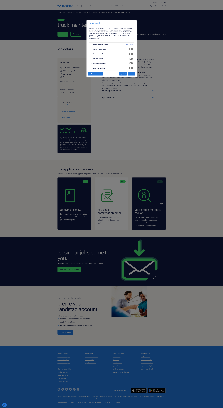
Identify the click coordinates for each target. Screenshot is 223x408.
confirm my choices (95, 74)
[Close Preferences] (4, 405)
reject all (123, 74)
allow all (131, 74)
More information (94, 38)
